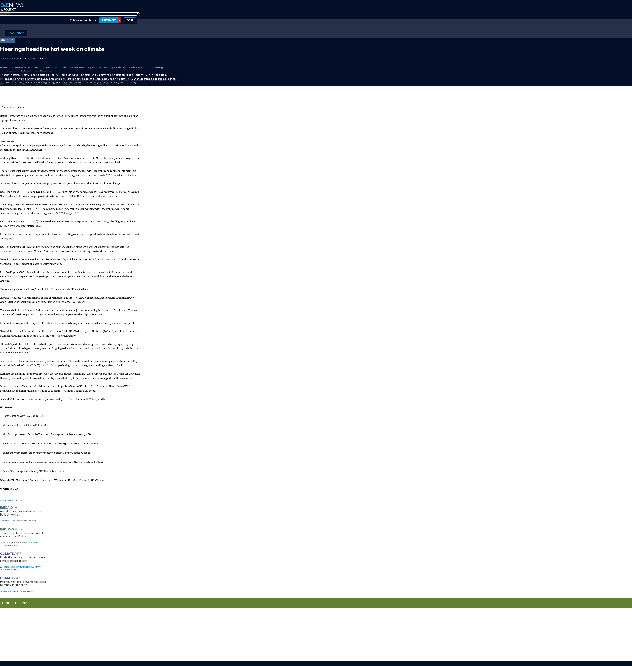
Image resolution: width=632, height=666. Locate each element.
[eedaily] (7, 507)
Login (129, 20)
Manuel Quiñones (10, 521)
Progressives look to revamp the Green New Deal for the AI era (23, 583)
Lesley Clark (19, 567)
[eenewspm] (10, 529)
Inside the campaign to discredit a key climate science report (22, 559)
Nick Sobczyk (10, 58)
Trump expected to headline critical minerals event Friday (21, 534)
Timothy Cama (8, 591)
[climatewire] (11, 553)
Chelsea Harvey (33, 567)
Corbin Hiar (7, 567)
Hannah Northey (30, 543)
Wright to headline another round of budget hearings (21, 512)
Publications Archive (82, 20)
